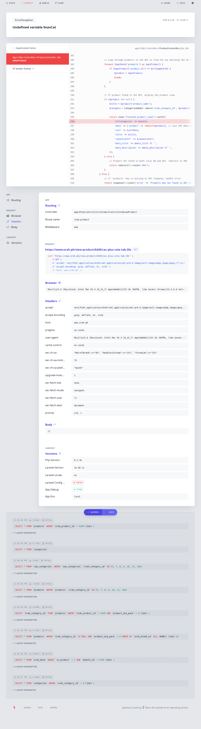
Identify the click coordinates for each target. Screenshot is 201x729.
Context (11, 237)
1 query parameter (25, 533)
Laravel (53, 707)
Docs (40, 707)
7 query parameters (26, 573)
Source (27, 707)
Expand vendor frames (26, 48)
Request (11, 210)
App (8, 194)
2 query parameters (26, 620)
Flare (147, 707)
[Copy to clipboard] (185, 212)
